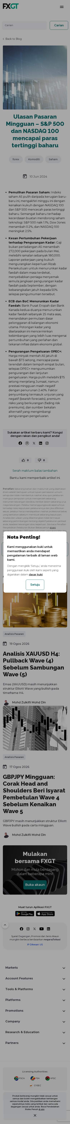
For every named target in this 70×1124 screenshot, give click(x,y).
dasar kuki (36, 574)
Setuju (35, 584)
